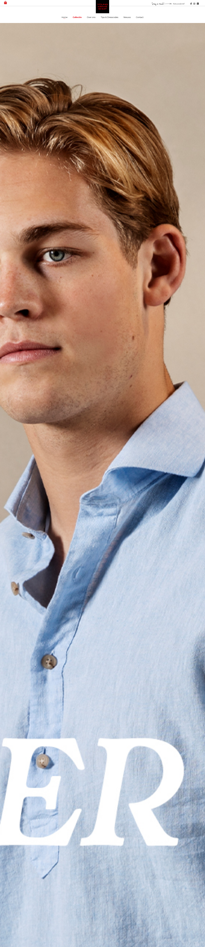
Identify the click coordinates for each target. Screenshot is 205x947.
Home (64, 17)
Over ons (91, 17)
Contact (140, 17)
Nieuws (127, 17)
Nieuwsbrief (179, 4)
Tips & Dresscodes (109, 17)
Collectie (77, 17)
